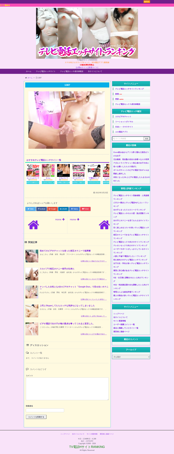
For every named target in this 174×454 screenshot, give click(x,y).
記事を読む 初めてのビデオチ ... (94, 261)
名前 (67, 406)
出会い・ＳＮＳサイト (124, 127)
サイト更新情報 (119, 321)
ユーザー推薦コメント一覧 (124, 324)
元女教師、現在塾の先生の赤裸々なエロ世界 (131, 159)
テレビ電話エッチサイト (46, 71)
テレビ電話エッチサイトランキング (129, 89)
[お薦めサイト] (82, 67)
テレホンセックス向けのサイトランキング (130, 245)
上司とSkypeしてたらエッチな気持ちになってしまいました (67, 305)
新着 (118, 94)
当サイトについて (95, 71)
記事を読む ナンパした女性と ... (94, 299)
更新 (119, 99)
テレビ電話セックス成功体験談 (127, 104)
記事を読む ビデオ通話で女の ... (94, 334)
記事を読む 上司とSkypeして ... (94, 316)
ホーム (28, 71)
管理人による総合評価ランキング (126, 292)
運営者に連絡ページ (121, 332)
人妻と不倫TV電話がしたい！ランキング (129, 256)
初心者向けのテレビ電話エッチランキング (130, 260)
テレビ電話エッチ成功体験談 (71, 71)
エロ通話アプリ (121, 132)
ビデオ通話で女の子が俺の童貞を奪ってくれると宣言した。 (67, 323)
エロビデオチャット (123, 116)
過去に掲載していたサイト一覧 (125, 328)
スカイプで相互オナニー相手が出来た (57, 269)
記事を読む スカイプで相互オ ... (94, 279)
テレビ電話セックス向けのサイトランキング (131, 242)
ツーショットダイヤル (124, 121)
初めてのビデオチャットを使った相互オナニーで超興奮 (65, 251)
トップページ (118, 314)
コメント (29, 376)
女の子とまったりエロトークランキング (129, 210)
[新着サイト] (93, 67)
